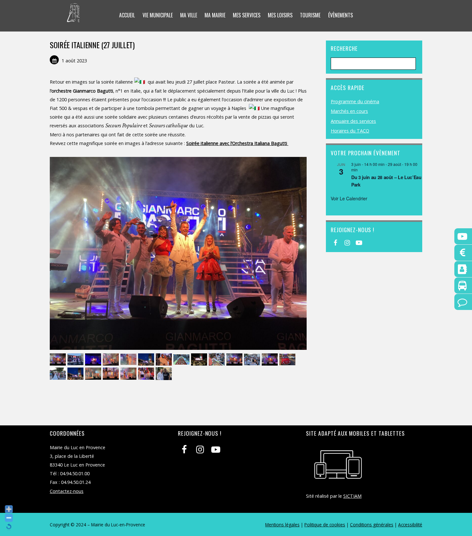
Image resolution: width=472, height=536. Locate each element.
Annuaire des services (353, 121)
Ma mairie (215, 15)
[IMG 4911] (58, 374)
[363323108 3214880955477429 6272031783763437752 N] (182, 360)
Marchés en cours (349, 111)
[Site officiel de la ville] (73, 18)
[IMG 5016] (58, 360)
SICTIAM (352, 496)
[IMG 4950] (94, 374)
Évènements (340, 15)
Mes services (246, 15)
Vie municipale (158, 15)
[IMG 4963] (111, 360)
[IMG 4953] (111, 374)
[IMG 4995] (164, 360)
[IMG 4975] (129, 374)
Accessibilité (410, 525)
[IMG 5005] (94, 360)
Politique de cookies (324, 525)
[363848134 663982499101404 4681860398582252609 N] (76, 360)
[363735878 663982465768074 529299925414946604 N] (164, 374)
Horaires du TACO (350, 131)
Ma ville (188, 15)
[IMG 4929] (76, 374)
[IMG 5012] (270, 360)
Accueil (127, 15)
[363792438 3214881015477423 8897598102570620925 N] (288, 360)
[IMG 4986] (147, 374)
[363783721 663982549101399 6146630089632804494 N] (217, 360)
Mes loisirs (280, 15)
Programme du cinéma (355, 101)
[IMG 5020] (235, 360)
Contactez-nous (66, 491)
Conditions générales (371, 525)
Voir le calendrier (349, 198)
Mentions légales (282, 525)
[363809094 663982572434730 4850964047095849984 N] (253, 360)
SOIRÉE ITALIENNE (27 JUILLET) (92, 44)
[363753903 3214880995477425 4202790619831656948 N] (129, 360)
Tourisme (310, 15)
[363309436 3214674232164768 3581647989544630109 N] (200, 360)
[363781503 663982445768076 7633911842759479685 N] (147, 360)
